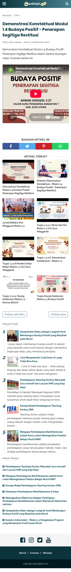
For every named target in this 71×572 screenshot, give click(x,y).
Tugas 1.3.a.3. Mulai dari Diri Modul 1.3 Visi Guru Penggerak (52, 228)
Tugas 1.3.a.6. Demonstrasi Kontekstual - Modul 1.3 (51, 259)
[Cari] (67, 3)
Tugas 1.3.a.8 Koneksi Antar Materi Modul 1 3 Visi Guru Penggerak (17, 266)
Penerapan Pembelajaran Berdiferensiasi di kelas (32, 491)
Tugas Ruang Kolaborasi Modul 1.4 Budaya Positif (50, 298)
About (22, 553)
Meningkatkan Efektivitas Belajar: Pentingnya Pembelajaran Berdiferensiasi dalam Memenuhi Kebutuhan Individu (34, 501)
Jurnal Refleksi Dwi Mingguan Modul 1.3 (13, 224)
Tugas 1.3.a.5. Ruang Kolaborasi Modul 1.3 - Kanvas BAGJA (14, 299)
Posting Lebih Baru (15, 314)
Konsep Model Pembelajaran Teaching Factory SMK (33, 485)
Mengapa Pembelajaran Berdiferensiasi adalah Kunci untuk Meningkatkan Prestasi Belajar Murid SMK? (43, 436)
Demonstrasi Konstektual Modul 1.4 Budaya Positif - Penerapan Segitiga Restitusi (18, 189)
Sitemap (47, 553)
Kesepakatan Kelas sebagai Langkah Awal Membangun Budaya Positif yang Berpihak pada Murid (43, 335)
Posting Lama (58, 314)
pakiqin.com (42, 564)
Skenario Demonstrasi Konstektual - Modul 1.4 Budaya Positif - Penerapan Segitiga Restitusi (52, 185)
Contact (34, 553)
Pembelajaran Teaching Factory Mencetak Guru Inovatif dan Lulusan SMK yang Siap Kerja (42, 384)
